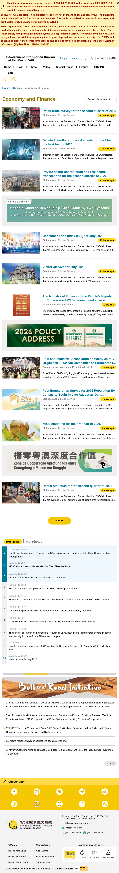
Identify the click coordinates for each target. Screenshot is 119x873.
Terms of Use (43, 862)
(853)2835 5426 (95, 832)
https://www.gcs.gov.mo (76, 823)
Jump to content (68, 58)
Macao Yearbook (17, 856)
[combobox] (101, 99)
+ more (110, 763)
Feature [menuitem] (83, 67)
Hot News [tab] (13, 541)
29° (103, 58)
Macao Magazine (17, 850)
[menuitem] (20, 67)
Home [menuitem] (7, 67)
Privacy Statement (45, 856)
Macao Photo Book (18, 862)
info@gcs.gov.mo (74, 828)
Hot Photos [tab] (34, 541)
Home (5, 88)
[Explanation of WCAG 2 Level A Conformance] (81, 868)
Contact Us (42, 850)
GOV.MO (12, 845)
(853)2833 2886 (73, 832)
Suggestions (43, 845)
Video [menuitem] (46, 67)
